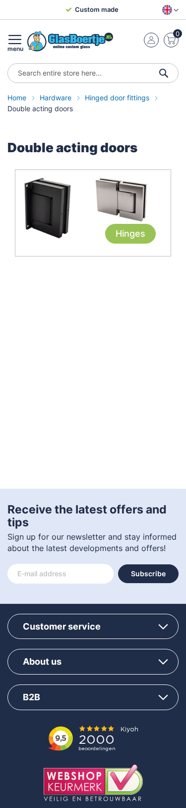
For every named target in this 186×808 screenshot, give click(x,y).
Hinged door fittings (118, 97)
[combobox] (93, 73)
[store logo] (70, 41)
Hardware (56, 97)
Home (17, 97)
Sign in (151, 40)
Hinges (130, 233)
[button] (168, 10)
